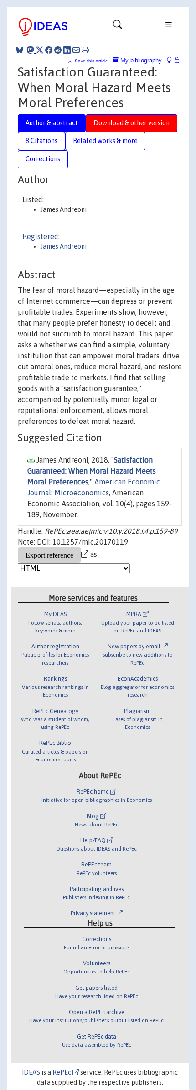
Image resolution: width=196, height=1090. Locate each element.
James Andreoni (64, 246)
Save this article (91, 60)
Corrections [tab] (43, 159)
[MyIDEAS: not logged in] (172, 60)
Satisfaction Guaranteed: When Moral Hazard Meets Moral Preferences (91, 471)
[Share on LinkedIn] (67, 50)
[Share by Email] (76, 50)
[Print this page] (85, 50)
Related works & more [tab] (105, 140)
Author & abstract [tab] (52, 123)
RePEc (62, 1072)
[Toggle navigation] (117, 27)
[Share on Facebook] (48, 50)
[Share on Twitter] (39, 50)
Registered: (41, 236)
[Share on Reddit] (58, 50)
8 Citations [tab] (41, 140)
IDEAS (31, 1072)
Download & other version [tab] (131, 123)
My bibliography (140, 60)
